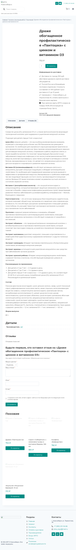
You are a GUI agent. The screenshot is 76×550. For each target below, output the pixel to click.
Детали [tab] (22, 120)
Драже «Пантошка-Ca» (15, 440)
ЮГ (21, 327)
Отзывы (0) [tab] (32, 120)
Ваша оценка (11, 362)
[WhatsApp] (56, 3)
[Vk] (53, 534)
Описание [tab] (12, 120)
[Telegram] (60, 3)
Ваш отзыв (10, 368)
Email (8, 389)
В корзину (51, 66)
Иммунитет (57, 115)
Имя (8, 380)
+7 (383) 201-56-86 (69, 3)
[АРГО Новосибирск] (7, 3)
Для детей (50, 115)
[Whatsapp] (57, 534)
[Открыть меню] (73, 10)
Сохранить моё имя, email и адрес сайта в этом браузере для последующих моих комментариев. (36, 398)
